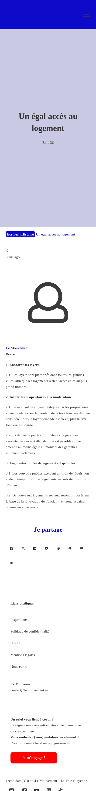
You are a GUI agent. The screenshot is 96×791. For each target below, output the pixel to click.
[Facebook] (11, 548)
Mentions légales (22, 655)
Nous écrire (18, 666)
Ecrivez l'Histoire (20, 234)
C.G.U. (15, 643)
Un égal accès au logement (55, 234)
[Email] (11, 563)
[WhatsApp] (46, 548)
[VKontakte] (81, 548)
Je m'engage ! (33, 757)
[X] (23, 548)
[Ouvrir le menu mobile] (86, 15)
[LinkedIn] (34, 548)
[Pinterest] (58, 548)
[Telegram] (69, 548)
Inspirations (18, 620)
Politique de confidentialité (29, 631)
